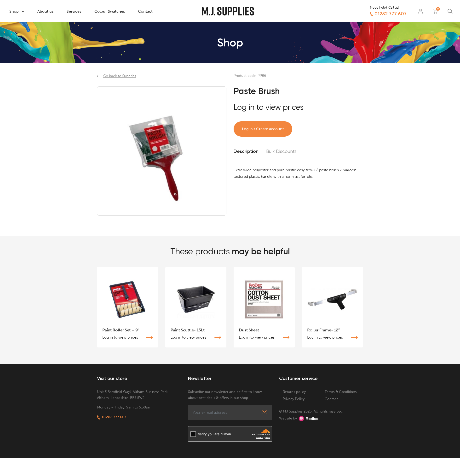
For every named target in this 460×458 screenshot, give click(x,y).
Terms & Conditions (341, 392)
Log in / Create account (263, 129)
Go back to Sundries (119, 76)
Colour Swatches (109, 11)
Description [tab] (246, 151)
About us (45, 11)
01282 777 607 (390, 14)
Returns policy (294, 392)
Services (74, 11)
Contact (145, 11)
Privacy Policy (294, 399)
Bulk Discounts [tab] (281, 151)
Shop (14, 11)
